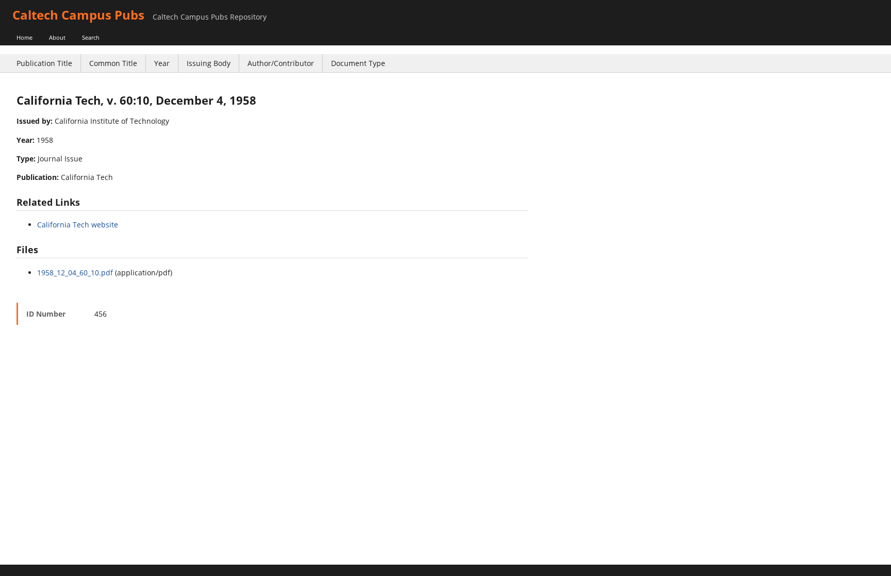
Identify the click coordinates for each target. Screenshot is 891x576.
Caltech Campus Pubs (78, 14)
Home (24, 37)
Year (162, 63)
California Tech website (77, 224)
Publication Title (44, 63)
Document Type (358, 63)
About (57, 37)
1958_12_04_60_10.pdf (75, 272)
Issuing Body (208, 63)
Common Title (113, 63)
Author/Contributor (281, 63)
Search (91, 37)
